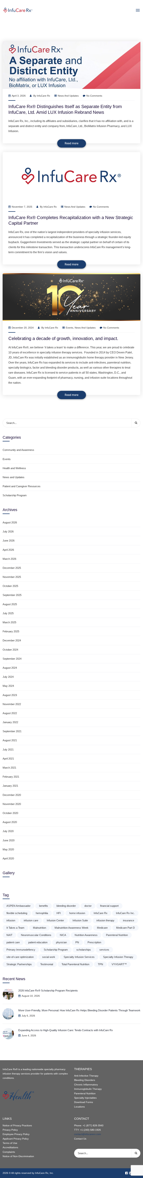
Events (69, 327)
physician (61, 942)
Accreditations (10, 1147)
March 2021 (9, 767)
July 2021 (8, 749)
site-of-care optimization (20, 956)
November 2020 (12, 804)
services (104, 949)
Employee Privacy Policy (16, 1134)
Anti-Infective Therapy (86, 1075)
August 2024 (10, 667)
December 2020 (12, 794)
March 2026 (9, 558)
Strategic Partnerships (19, 964)
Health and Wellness (14, 468)
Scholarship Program (15, 495)
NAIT (9, 935)
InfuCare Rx (43, 95)
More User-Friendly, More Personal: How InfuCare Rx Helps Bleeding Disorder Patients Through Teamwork (79, 1010)
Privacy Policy (10, 1129)
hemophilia (42, 913)
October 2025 (10, 585)
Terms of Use (10, 1143)
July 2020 (8, 831)
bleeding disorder (66, 905)
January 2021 (10, 785)
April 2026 (8, 549)
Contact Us (80, 1138)
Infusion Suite (80, 920)
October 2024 (10, 649)
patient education (37, 942)
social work (48, 956)
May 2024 (8, 685)
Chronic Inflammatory (86, 1084)
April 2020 (8, 858)
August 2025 (10, 604)
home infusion (77, 913)
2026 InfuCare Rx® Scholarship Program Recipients (48, 990)
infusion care (31, 920)
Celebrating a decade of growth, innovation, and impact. (63, 338)
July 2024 (8, 676)
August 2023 (10, 695)
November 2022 (12, 704)
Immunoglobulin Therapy (88, 1089)
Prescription (94, 942)
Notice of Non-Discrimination (18, 1156)
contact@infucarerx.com (87, 1134)
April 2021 (8, 758)
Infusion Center (55, 920)
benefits (43, 905)
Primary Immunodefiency (20, 949)
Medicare (102, 927)
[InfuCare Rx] (71, 10)
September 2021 (12, 731)
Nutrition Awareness (86, 935)
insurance (128, 920)
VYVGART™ (119, 964)
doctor (88, 905)
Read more (71, 143)
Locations (79, 1106)
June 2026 (8, 540)
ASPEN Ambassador (18, 905)
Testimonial (46, 964)
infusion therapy (105, 920)
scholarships (83, 949)
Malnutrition (39, 927)
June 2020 (8, 840)
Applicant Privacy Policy (16, 1138)
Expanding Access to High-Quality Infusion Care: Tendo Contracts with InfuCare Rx (66, 1030)
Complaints (9, 1152)
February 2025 (11, 631)
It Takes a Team (15, 927)
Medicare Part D (125, 927)
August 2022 (10, 713)
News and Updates (68, 95)
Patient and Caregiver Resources (21, 486)
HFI (59, 913)
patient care (13, 942)
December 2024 (12, 640)
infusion (10, 920)
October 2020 (10, 813)
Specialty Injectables (85, 1097)
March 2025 (9, 622)
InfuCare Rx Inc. (125, 913)
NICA (63, 935)
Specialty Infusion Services (79, 956)
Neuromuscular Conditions (36, 935)
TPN (100, 964)
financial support (109, 905)
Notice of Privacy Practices (17, 1125)
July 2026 (8, 531)
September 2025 (12, 595)
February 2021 (11, 776)
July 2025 (8, 613)
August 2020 (10, 822)
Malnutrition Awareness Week (71, 927)
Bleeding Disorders (84, 1080)
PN (77, 942)
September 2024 (12, 658)
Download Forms (83, 1102)
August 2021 (10, 740)
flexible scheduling (16, 913)
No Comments (94, 95)
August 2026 (10, 522)
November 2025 (12, 576)
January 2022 (10, 722)
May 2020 (8, 849)
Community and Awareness (18, 449)
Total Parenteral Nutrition (75, 964)
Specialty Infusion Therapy (118, 956)
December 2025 (12, 567)
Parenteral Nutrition (117, 935)
